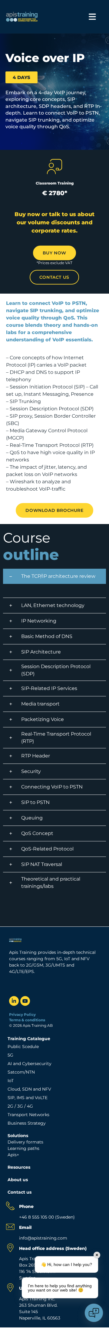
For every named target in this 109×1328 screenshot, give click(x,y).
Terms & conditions (27, 1020)
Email (25, 1227)
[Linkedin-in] (14, 1001)
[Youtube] (25, 1001)
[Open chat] (94, 1313)
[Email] (10, 1227)
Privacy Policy (22, 1014)
